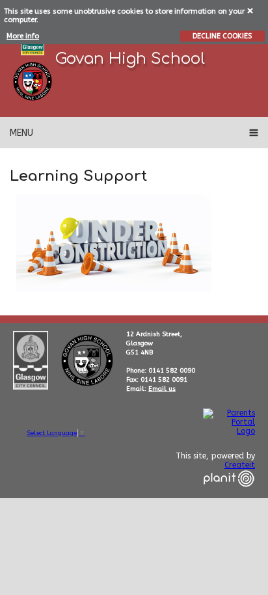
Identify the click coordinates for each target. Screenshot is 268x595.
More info (23, 36)
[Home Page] (32, 81)
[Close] (251, 10)
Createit (239, 464)
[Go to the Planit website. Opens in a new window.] (229, 494)
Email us (162, 389)
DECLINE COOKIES (222, 36)
